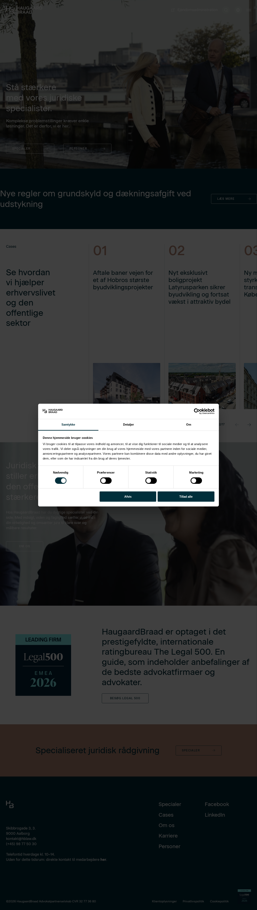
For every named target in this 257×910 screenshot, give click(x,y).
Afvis (128, 496)
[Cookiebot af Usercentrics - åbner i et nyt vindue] (196, 411)
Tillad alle (186, 496)
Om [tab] (188, 424)
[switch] (102, 479)
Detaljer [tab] (128, 424)
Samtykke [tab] (68, 424)
